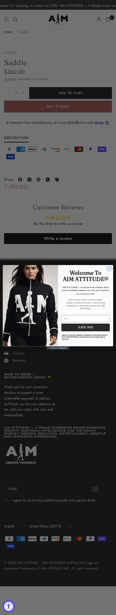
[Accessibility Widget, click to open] (9, 606)
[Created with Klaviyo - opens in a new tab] (58, 348)
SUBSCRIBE (85, 328)
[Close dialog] (109, 268)
